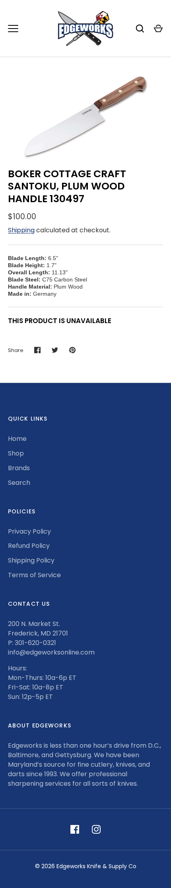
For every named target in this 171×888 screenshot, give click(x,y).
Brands (19, 468)
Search (19, 482)
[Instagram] (96, 829)
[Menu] (13, 28)
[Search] (140, 28)
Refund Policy (29, 545)
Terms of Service (34, 575)
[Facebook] (75, 829)
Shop (16, 453)
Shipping (21, 230)
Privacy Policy (29, 531)
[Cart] (158, 28)
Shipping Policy (31, 560)
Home (17, 438)
